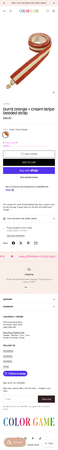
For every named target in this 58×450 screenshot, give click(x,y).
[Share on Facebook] (13, 243)
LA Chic (6, 103)
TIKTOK (6, 366)
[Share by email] (36, 243)
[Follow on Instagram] (25, 438)
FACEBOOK (7, 356)
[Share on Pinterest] (28, 243)
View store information (16, 235)
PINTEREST (7, 361)
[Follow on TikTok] (40, 438)
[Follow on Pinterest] (33, 438)
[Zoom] (54, 92)
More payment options (29, 177)
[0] (47, 11)
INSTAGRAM (8, 351)
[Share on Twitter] (21, 243)
